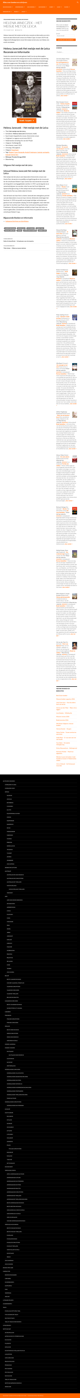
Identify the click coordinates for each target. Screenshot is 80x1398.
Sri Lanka (10, 961)
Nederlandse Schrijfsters (13, 1102)
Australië (8, 871)
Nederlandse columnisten (15, 1073)
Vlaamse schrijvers (13, 990)
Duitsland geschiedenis (16, 1055)
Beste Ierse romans (13, 1030)
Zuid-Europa (9, 1264)
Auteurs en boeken (9, 781)
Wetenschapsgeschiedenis (13, 1383)
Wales (9, 1257)
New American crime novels (15, 1210)
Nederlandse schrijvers (12, 1069)
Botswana (10, 802)
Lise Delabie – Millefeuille (64, 713)
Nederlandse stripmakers (15, 1091)
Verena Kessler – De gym (63, 729)
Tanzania (10, 849)
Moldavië (10, 1138)
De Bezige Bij (21, 228)
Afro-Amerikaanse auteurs (15, 1174)
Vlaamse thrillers (12, 993)
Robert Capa (13, 152)
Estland (9, 1120)
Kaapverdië (10, 820)
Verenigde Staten (10, 1170)
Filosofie (8, 1343)
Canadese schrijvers (11, 1001)
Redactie (19, 30)
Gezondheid (42, 7)
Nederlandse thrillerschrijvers (17, 1094)
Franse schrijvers (12, 1022)
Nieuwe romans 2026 (62, 716)
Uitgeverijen (7, 1325)
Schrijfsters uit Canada (14, 1008)
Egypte (9, 810)
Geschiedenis (31, 7)
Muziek (66, 7)
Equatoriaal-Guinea (13, 813)
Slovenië (9, 1062)
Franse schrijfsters (13, 1019)
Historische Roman (22, 19)
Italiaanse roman (9, 19)
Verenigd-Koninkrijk (11, 1224)
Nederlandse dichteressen (15, 1105)
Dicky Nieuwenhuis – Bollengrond (66, 748)
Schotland (10, 1253)
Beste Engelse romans (14, 1228)
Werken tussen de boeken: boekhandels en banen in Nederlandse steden (66, 758)
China (9, 911)
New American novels (14, 1213)
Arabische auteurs (11, 867)
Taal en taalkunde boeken (13, 1321)
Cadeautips (6, 1271)
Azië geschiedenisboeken (15, 900)
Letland (9, 1130)
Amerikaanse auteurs (13, 1177)
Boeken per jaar (8, 1267)
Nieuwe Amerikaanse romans (16, 1221)
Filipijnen (10, 914)
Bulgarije (10, 1116)
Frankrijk (8, 1015)
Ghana (9, 817)
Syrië (8, 965)
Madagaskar (11, 831)
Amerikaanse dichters (14, 1185)
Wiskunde (8, 1386)
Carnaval (8, 1278)
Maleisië (9, 947)
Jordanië (10, 936)
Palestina (10, 957)
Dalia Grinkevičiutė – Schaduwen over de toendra (19, 240)
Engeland (10, 1235)
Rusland (9, 1156)
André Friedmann (31, 152)
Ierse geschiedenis (12, 1037)
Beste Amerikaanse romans (15, 1203)
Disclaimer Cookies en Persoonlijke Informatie (14, 1395)
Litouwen (10, 1134)
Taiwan (9, 968)
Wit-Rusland (11, 1163)
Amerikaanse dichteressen (15, 1181)
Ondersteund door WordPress (35, 1395)
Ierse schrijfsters (12, 1033)
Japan (8, 932)
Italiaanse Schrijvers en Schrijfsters (17, 221)
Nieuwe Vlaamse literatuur (15, 983)
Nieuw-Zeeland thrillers (16, 889)
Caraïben (8, 1011)
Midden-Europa (10, 1048)
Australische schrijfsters (15, 878)
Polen (9, 1145)
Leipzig (39, 152)
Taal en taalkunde (10, 1379)
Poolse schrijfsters (15, 1148)
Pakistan (9, 954)
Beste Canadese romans (14, 1004)
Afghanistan (11, 903)
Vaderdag (8, 1293)
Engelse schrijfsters (13, 1242)
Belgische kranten (13, 997)
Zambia (9, 856)
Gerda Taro (14, 154)
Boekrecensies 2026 (62, 720)
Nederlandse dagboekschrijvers (17, 1076)
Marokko (10, 835)
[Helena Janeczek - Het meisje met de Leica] (27, 120)
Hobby (51, 7)
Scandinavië (9, 1166)
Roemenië (10, 1152)
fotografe (21, 152)
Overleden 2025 (10, 788)
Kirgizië (9, 939)
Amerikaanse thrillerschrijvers (17, 1199)
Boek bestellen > (61, 325)
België (7, 975)
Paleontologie (9, 1361)
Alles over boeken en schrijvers (15, 2)
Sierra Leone (11, 846)
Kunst (58, 7)
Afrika (7, 792)
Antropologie (9, 1332)
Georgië (9, 1123)
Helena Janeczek (10, 230)
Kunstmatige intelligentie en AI (15, 1350)
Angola (9, 799)
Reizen (16, 11)
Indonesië (10, 921)
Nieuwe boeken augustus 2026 (65, 699)
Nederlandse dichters (14, 1080)
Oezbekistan (11, 950)
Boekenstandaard (11, 1275)
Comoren (10, 806)
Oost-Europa (9, 1112)
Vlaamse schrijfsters (13, 986)
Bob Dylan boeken (61, 695)
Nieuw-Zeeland (11, 885)
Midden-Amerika (10, 1044)
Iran (8, 925)
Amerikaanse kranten (14, 1188)
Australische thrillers (14, 882)
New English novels (13, 1249)
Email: (58, 33)
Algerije (9, 795)
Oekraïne (10, 1141)
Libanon (9, 943)
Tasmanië (10, 893)
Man (6, 1289)
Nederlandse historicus (14, 1084)
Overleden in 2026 (10, 784)
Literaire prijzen (8, 1300)
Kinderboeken (19, 7)
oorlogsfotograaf (30, 230)
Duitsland (10, 1051)
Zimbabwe (10, 860)
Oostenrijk (10, 1058)
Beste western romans (14, 1206)
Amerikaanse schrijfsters (15, 1192)
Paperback (15, 150)
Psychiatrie (8, 1368)
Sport (23, 11)
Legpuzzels (8, 1285)
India (8, 918)
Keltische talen (10, 1318)
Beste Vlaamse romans (14, 979)
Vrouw (7, 1296)
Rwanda (9, 842)
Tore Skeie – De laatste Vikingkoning (63, 743)
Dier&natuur (6, 11)
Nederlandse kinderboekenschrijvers (19, 1087)
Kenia (8, 828)
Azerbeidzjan (11, 907)
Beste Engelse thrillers (14, 1231)
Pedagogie (8, 1365)
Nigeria (9, 838)
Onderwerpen (7, 1303)
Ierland (7, 1026)
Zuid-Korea (10, 972)
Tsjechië (9, 1159)
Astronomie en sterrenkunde (14, 1336)
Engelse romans (12, 1239)
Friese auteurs (11, 1098)
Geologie (8, 1347)
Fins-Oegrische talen (11, 1314)
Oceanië (7, 1109)
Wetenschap (7, 1329)
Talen (4, 1307)
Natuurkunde (9, 1358)
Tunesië (9, 853)
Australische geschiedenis (15, 874)
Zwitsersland (11, 1066)
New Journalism (12, 1217)
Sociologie (8, 1376)
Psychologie (9, 1372)
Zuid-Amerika (9, 1260)
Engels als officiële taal (12, 1311)
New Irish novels (12, 1040)
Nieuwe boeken (7, 7)
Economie (8, 1340)
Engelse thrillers (12, 1246)
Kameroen (10, 824)
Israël (9, 929)
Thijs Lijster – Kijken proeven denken (15, 247)
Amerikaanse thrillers (14, 1195)
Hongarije (10, 1127)
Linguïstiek (8, 1354)
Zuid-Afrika (10, 864)
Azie (6, 896)
